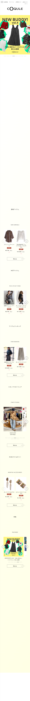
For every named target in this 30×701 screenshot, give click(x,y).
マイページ (11, 2)
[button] (3, 241)
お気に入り (25, 2)
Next (27, 34)
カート (26, 3)
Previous (3, 34)
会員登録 (6, 2)
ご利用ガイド (18, 2)
